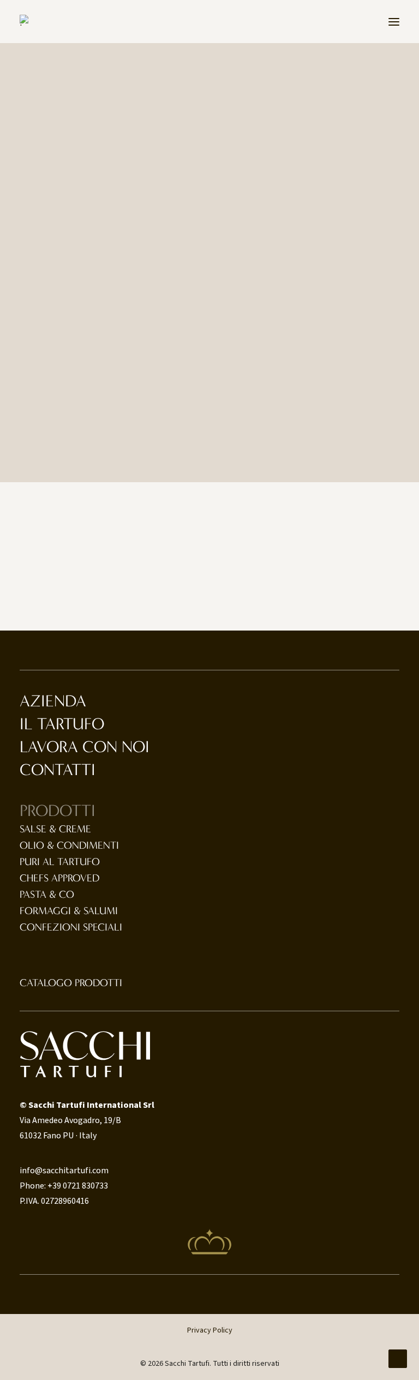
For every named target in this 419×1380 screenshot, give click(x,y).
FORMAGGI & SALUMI (69, 911)
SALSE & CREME (55, 829)
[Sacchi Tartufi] (28, 20)
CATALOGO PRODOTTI (71, 983)
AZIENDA (53, 701)
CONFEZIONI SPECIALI (71, 927)
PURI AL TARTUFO (60, 862)
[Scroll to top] (397, 1358)
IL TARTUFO (62, 724)
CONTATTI (57, 769)
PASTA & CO (47, 895)
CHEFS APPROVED (59, 878)
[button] (394, 21)
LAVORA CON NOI (84, 747)
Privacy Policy (209, 1330)
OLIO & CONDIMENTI (69, 845)
